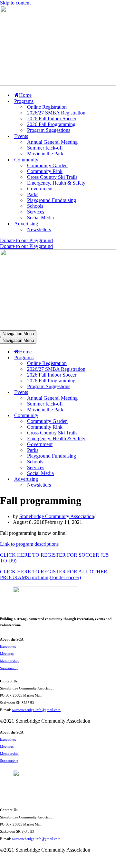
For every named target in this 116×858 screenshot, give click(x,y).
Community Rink (45, 171)
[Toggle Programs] (113, 358)
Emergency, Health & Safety (56, 183)
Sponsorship (9, 668)
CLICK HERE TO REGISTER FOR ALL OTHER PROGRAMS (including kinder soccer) (53, 574)
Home (25, 95)
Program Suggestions (48, 130)
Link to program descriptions (29, 544)
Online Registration (47, 107)
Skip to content (15, 2)
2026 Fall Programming (51, 124)
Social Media (40, 217)
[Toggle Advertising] (113, 479)
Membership (9, 660)
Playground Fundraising (51, 200)
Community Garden (47, 165)
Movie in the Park (45, 153)
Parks (32, 194)
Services (35, 211)
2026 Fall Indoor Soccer (51, 118)
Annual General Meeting (52, 142)
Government (40, 188)
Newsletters (39, 229)
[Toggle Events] (113, 392)
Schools (35, 206)
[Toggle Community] (113, 415)
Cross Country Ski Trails (52, 177)
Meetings (7, 653)
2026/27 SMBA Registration (56, 112)
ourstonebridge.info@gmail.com (36, 710)
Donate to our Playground (26, 240)
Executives (8, 646)
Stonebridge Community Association (56, 516)
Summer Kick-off (45, 148)
